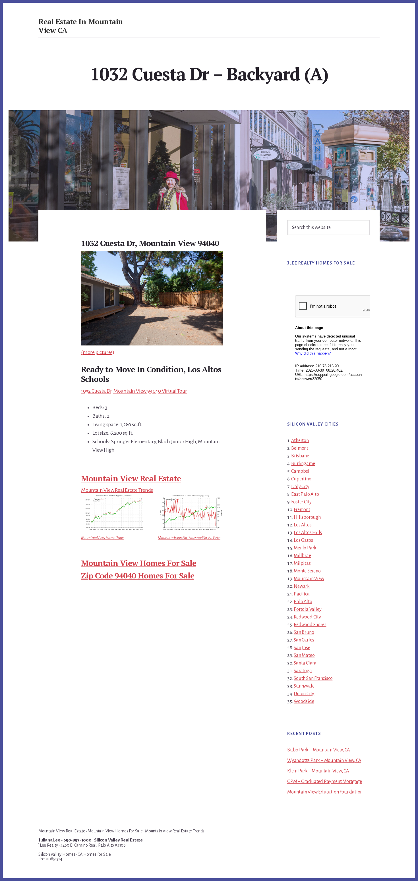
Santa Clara (305, 663)
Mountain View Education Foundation (325, 792)
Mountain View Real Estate (131, 478)
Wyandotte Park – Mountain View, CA (324, 760)
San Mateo (304, 655)
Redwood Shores (310, 624)
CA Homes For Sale (94, 854)
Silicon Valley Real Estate (118, 840)
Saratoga (303, 670)
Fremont (302, 509)
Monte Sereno (307, 571)
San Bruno (304, 632)
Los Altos (302, 525)
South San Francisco (313, 678)
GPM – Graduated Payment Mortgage (324, 781)
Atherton (300, 440)
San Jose (302, 647)
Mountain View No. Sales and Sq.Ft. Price (189, 538)
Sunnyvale (304, 686)
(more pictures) (97, 352)
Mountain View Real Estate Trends (117, 490)
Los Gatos (303, 540)
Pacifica (301, 594)
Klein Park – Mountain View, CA (318, 771)
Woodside (304, 701)
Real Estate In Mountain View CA (80, 25)
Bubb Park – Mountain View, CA (318, 750)
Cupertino (301, 479)
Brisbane (300, 456)
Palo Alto (303, 601)
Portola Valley (307, 609)
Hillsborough (307, 517)
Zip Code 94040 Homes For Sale (137, 575)
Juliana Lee (49, 840)
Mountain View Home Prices (102, 538)
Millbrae (302, 555)
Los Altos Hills (308, 532)
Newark (302, 586)
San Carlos (304, 640)
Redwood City (307, 617)
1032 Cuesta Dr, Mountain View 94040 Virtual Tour (134, 391)
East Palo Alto (305, 494)
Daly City (300, 486)
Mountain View (309, 578)
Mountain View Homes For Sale (138, 563)
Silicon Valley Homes (56, 854)
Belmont (299, 448)
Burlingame (303, 463)
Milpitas (302, 563)
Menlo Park (305, 548)
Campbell (301, 471)
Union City (304, 693)
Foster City (301, 502)
